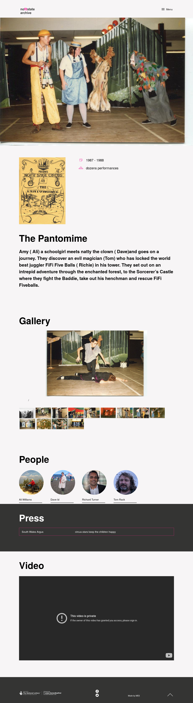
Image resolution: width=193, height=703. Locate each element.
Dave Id (55, 499)
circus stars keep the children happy (95, 531)
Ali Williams (25, 499)
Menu (169, 9)
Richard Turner (90, 499)
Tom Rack (119, 499)
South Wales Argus (32, 531)
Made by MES (134, 695)
